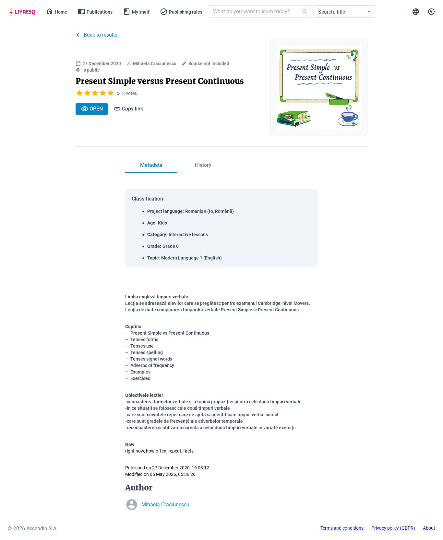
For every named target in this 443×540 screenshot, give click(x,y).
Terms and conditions (342, 528)
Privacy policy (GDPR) (393, 528)
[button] (344, 11)
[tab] (22, 11)
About (429, 528)
